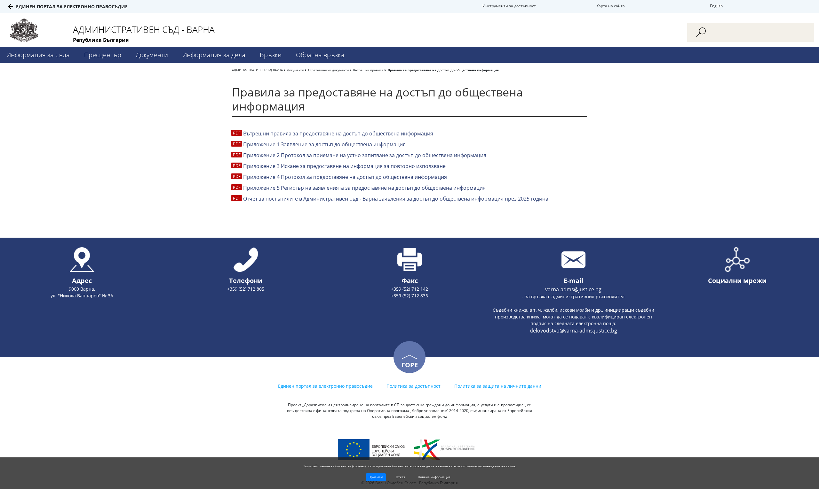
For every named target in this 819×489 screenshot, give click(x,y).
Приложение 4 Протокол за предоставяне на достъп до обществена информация (345, 176)
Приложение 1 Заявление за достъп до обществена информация (324, 144)
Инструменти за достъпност (509, 6)
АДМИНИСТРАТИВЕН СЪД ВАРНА (257, 70)
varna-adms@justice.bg (573, 289)
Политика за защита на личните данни (497, 386)
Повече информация (434, 477)
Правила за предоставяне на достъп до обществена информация (443, 70)
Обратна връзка (320, 54)
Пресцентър (102, 54)
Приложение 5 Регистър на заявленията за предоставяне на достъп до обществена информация (364, 187)
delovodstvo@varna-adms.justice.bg (573, 330)
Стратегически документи (328, 70)
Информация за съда (38, 54)
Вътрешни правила (368, 70)
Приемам (376, 477)
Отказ (400, 477)
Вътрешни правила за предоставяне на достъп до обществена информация (338, 133)
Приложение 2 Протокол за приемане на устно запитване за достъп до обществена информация (364, 155)
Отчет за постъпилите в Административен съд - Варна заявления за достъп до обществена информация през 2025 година (395, 198)
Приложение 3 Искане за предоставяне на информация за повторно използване (344, 166)
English (716, 6)
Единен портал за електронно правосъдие (72, 7)
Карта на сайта (610, 6)
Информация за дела (213, 54)
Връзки (271, 54)
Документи (152, 54)
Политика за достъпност (413, 386)
